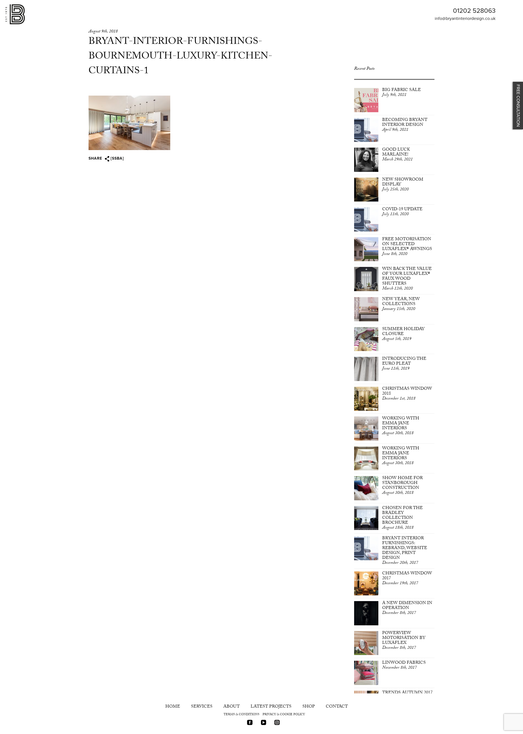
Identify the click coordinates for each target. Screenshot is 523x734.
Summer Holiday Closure (403, 334)
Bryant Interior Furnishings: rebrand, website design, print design (404, 551)
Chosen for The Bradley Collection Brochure (402, 518)
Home (172, 707)
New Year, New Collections (401, 304)
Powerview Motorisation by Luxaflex (403, 641)
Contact (337, 707)
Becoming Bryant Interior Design (404, 125)
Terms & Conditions (241, 714)
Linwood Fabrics (404, 665)
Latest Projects (271, 707)
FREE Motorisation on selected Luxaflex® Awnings (407, 247)
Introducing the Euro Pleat (404, 364)
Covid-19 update (402, 212)
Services (201, 707)
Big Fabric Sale (401, 93)
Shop (308, 707)
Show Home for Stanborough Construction (402, 486)
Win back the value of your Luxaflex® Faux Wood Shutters (407, 279)
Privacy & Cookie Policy (284, 714)
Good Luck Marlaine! (397, 154)
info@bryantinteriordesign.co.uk (465, 18)
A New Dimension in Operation (407, 608)
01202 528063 (474, 11)
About (231, 707)
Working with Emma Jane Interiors (400, 426)
